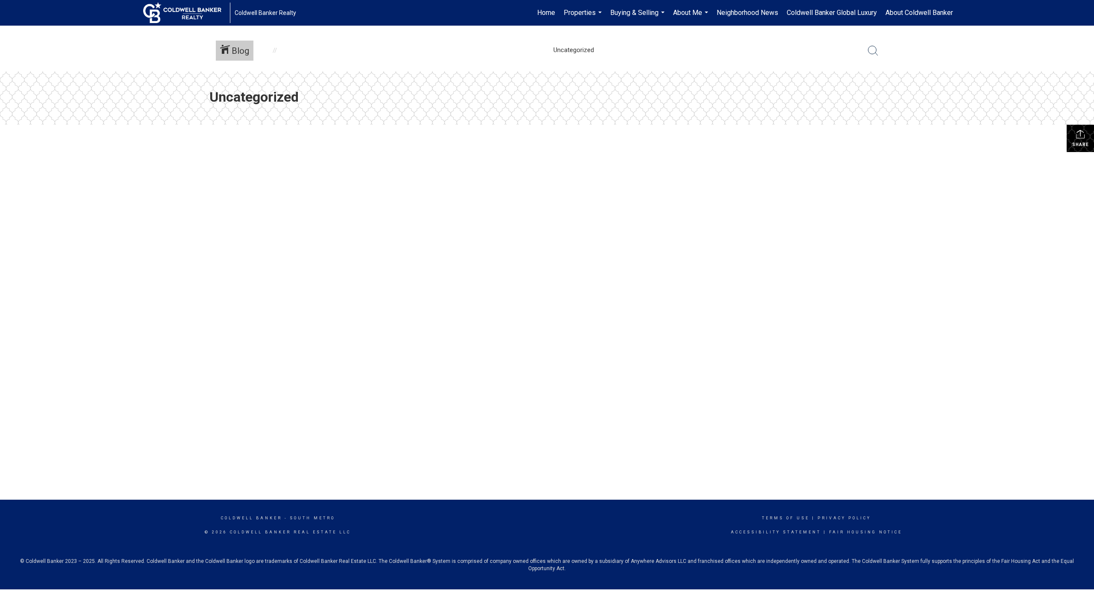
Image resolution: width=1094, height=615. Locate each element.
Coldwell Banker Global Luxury (832, 13)
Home (546, 13)
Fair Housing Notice (865, 532)
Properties (584, 17)
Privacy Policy (844, 518)
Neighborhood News (747, 13)
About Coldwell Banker (919, 13)
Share (1080, 144)
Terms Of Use (785, 518)
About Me (691, 17)
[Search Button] (873, 50)
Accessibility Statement (776, 532)
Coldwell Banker (251, 518)
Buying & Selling (638, 17)
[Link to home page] (186, 13)
